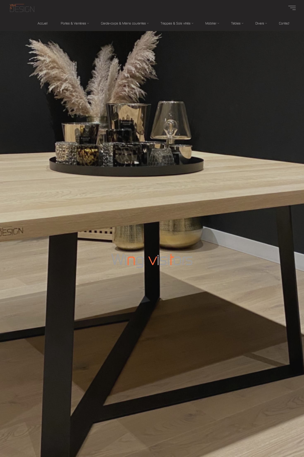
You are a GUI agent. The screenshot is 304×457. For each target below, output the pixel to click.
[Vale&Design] (22, 8)
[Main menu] (292, 8)
